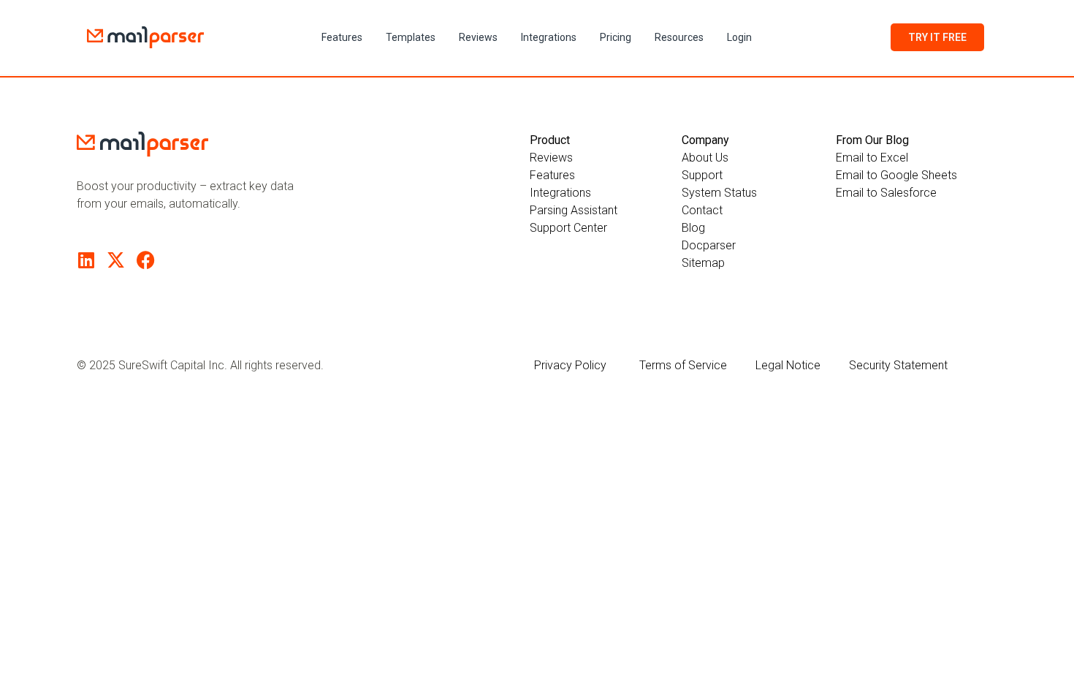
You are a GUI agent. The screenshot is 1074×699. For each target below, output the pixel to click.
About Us (705, 158)
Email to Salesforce (886, 193)
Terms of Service (683, 365)
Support (702, 175)
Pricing (615, 37)
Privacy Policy (570, 365)
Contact (702, 210)
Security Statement (898, 365)
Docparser (709, 245)
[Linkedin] (86, 260)
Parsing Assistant (573, 210)
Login (739, 37)
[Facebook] (146, 260)
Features (341, 37)
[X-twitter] (116, 260)
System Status (719, 193)
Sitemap (703, 263)
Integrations (548, 37)
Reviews (478, 37)
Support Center (568, 228)
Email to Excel (872, 158)
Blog (693, 228)
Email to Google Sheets (896, 175)
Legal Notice (787, 365)
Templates (410, 37)
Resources (679, 37)
